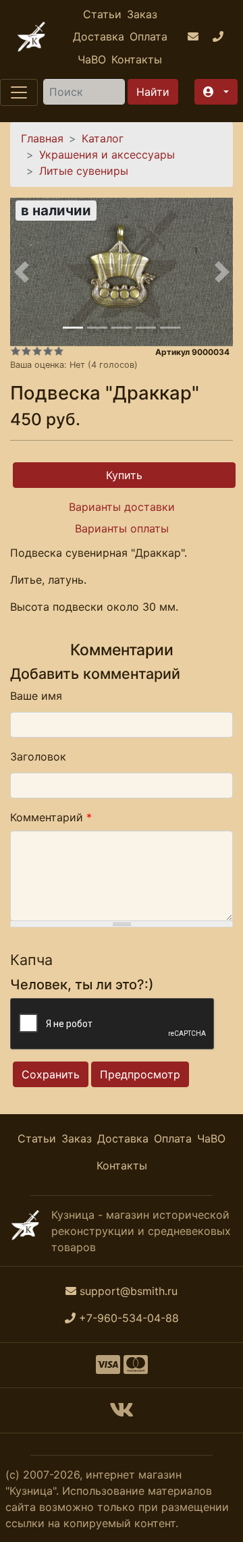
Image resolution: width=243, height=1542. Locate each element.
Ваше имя (36, 696)
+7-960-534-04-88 (129, 1318)
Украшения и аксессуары (107, 154)
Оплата (148, 36)
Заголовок (38, 756)
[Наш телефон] (219, 37)
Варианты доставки (122, 507)
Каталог (103, 138)
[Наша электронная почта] (194, 37)
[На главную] (31, 36)
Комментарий (51, 817)
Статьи (102, 14)
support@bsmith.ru (129, 1291)
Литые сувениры (83, 170)
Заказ (142, 14)
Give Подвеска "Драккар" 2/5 (26, 351)
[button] (216, 92)
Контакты (136, 59)
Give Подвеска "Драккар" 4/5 (48, 351)
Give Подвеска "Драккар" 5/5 (58, 351)
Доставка (98, 36)
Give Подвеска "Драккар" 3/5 (37, 351)
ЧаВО (92, 59)
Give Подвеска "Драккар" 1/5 (15, 351)
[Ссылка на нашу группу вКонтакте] (121, 1414)
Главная (42, 138)
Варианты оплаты (122, 528)
